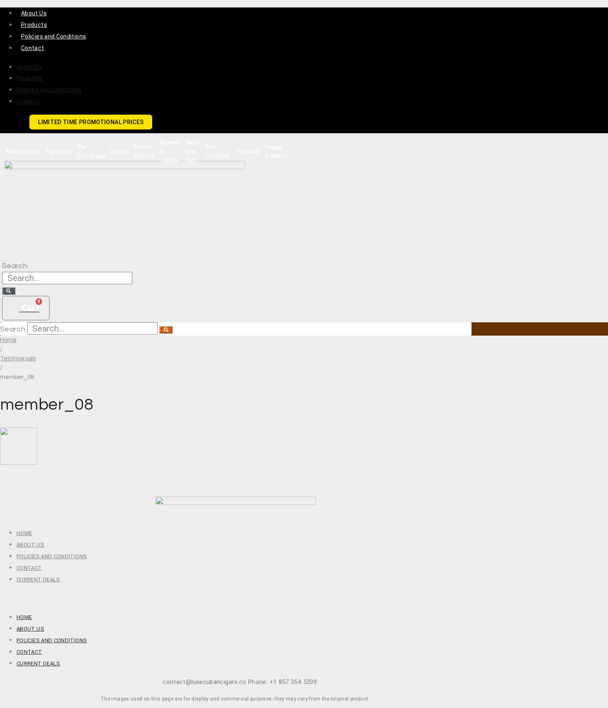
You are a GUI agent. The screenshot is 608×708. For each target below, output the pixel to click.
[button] (236, 598)
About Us (34, 13)
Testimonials (18, 358)
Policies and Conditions (53, 36)
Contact (32, 48)
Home (8, 340)
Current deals (38, 579)
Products (34, 25)
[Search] (8, 291)
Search (14, 266)
